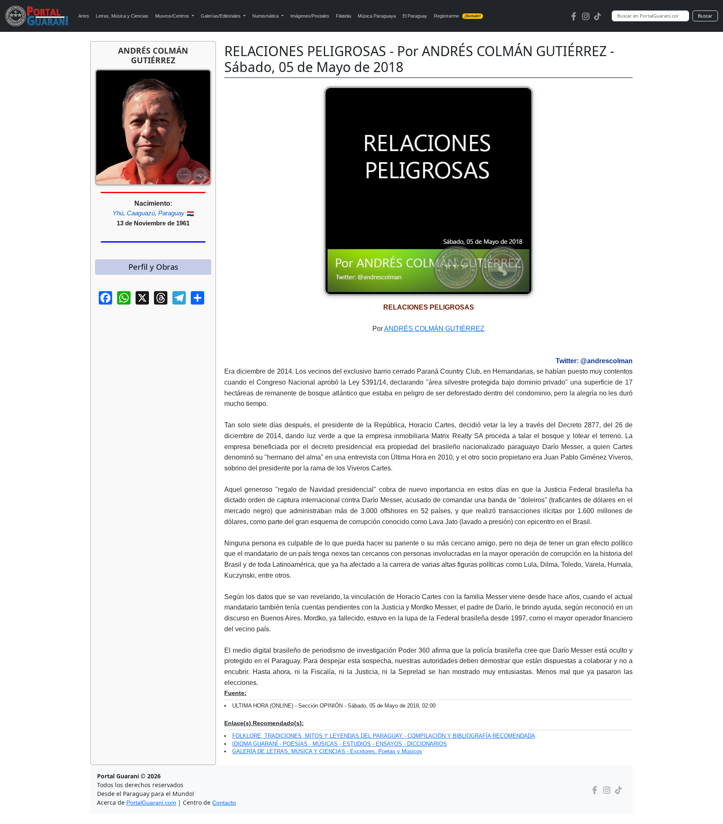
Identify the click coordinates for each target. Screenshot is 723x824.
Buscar (705, 16)
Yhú (118, 213)
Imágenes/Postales (309, 15)
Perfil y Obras (153, 266)
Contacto (224, 802)
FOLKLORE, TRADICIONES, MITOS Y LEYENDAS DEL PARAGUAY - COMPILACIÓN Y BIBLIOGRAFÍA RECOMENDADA (383, 736)
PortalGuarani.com (151, 802)
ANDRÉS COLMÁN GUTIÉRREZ (434, 328)
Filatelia (343, 15)
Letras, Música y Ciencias (122, 15)
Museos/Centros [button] (172, 15)
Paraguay (171, 213)
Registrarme (457, 15)
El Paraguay (415, 15)
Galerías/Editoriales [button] (221, 15)
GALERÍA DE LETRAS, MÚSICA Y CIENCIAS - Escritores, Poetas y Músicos (327, 751)
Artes (83, 15)
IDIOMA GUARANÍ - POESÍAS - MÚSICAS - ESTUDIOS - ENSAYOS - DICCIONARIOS (339, 744)
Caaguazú (141, 213)
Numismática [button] (266, 15)
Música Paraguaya (377, 15)
